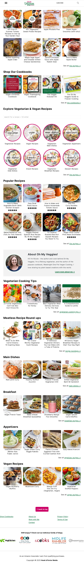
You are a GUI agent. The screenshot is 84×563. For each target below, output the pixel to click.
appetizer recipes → (72, 458)
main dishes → (75, 386)
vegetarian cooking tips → (70, 312)
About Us (32, 517)
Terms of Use (62, 519)
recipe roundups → (73, 351)
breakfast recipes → (72, 421)
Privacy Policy (62, 517)
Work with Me (34, 519)
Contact (32, 522)
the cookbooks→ (74, 103)
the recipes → (75, 66)
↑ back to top (42, 509)
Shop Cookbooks (6, 517)
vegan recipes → (74, 495)
